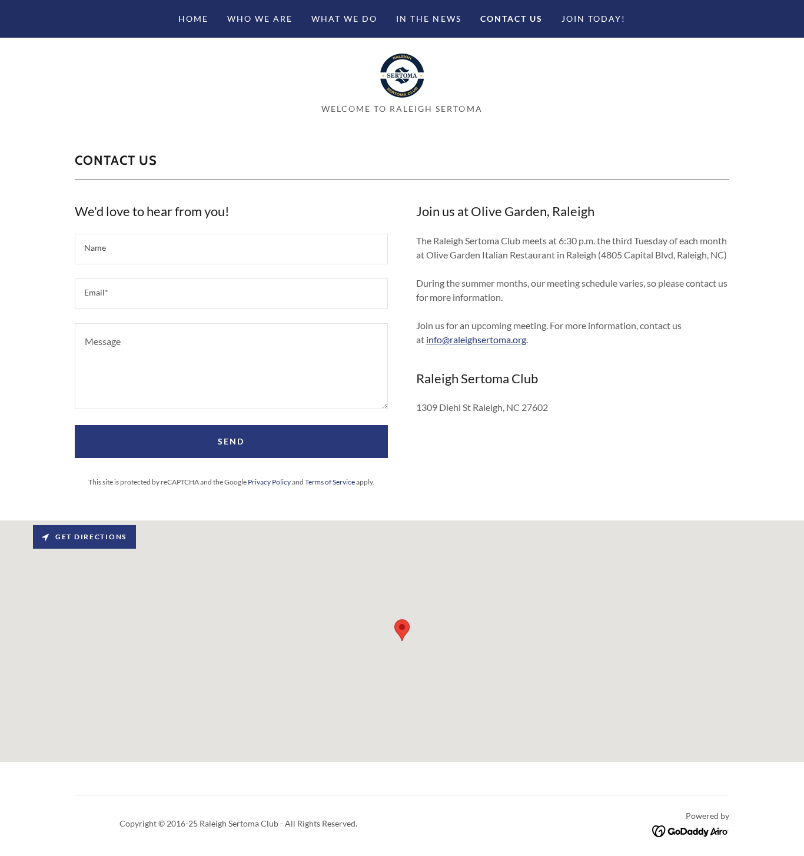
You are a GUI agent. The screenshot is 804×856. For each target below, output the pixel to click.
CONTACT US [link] (511, 19)
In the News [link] (428, 19)
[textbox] (231, 249)
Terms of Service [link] (330, 481)
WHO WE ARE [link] (260, 19)
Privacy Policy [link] (269, 481)
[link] (402, 73)
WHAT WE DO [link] (344, 19)
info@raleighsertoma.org (476, 339)
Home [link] (193, 19)
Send (231, 441)
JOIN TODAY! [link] (594, 19)
